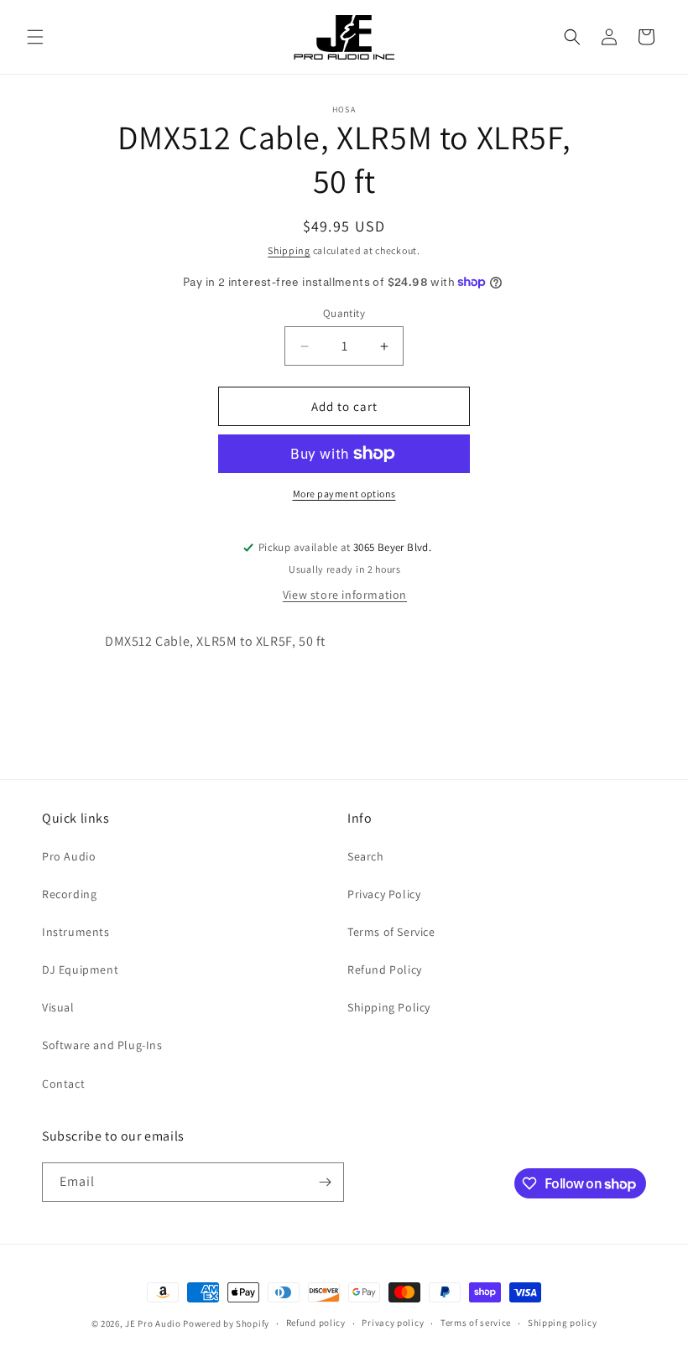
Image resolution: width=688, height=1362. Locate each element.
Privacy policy (393, 1322)
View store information (345, 594)
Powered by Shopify (226, 1323)
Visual (58, 1007)
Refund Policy (384, 969)
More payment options (344, 493)
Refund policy (316, 1322)
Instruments (76, 931)
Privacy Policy (383, 894)
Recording (69, 894)
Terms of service (475, 1322)
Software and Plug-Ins (102, 1045)
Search (365, 856)
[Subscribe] (324, 1182)
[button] (35, 36)
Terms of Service (391, 931)
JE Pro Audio (152, 1323)
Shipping (289, 250)
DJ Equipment (80, 969)
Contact (63, 1083)
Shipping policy (562, 1322)
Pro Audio (69, 856)
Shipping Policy (388, 1007)
